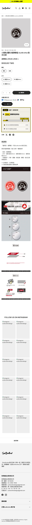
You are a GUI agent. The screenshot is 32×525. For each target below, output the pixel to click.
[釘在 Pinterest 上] (13, 135)
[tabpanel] (16, 222)
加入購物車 (21, 92)
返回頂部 (16, 440)
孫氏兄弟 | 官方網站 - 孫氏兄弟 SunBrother (14, 519)
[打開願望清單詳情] (22, 8)
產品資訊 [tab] (4, 141)
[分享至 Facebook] (10, 135)
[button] (26, 8)
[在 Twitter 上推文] (6, 135)
